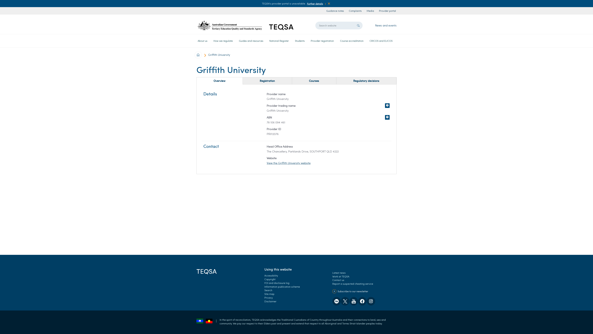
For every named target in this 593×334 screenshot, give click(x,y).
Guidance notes (335, 10)
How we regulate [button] (223, 40)
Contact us (338, 280)
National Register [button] (279, 40)
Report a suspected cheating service (352, 283)
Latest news (339, 272)
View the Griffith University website (289, 163)
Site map (269, 293)
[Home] (245, 25)
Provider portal (387, 10)
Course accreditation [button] (352, 40)
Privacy (268, 297)
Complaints (355, 10)
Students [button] (300, 40)
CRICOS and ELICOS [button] (381, 40)
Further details (315, 3)
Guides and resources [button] (251, 40)
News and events (386, 25)
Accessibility (271, 275)
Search (268, 290)
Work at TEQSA (340, 276)
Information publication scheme (282, 286)
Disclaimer (270, 301)
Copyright (269, 279)
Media (370, 10)
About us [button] (202, 40)
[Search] (358, 25)
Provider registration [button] (322, 40)
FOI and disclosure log (276, 283)
